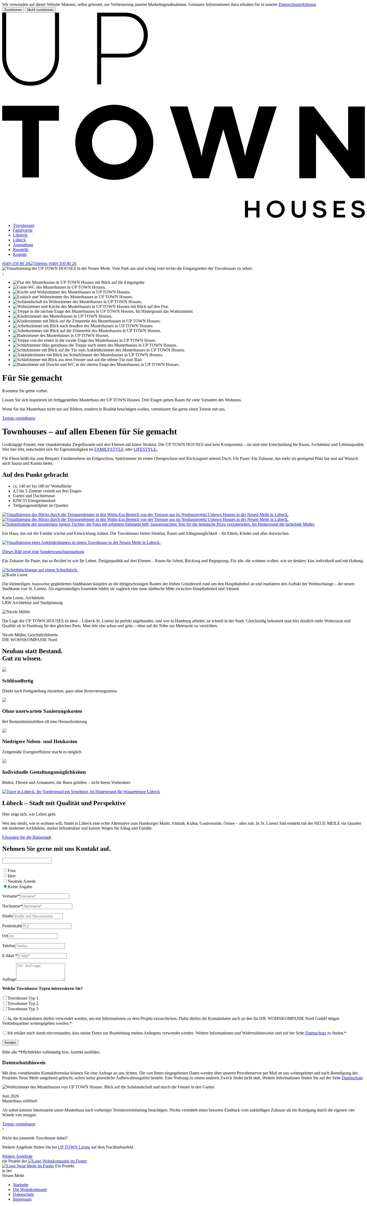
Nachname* (12, 906)
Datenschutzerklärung (297, 4)
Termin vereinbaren (18, 418)
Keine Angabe (20, 886)
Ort (5, 935)
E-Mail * (9, 955)
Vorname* (11, 896)
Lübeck (19, 240)
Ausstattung (23, 244)
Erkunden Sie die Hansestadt (26, 837)
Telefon (8, 945)
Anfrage (9, 979)
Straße (7, 916)
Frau (12, 870)
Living (74, 1147)
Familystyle (23, 230)
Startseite (20, 1184)
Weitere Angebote (17, 1156)
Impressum (22, 1199)
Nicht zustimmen (40, 10)
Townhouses (23, 225)
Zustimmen (13, 10)
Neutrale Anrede (22, 881)
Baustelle (20, 249)
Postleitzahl (11, 926)
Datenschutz (315, 1033)
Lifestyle (20, 235)
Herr (12, 876)
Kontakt (20, 254)
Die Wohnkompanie (30, 1189)
